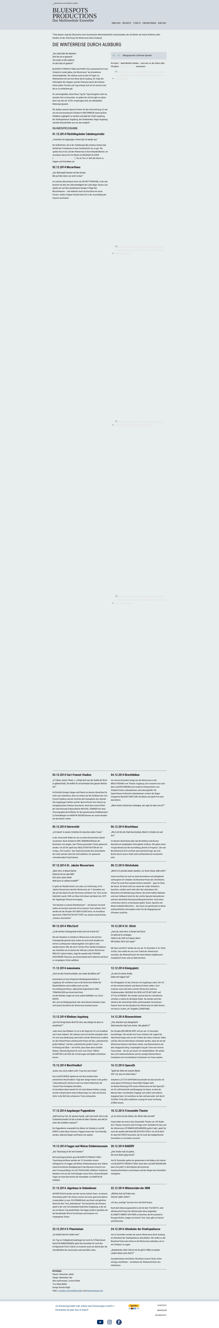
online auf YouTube (127, 66)
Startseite (162, 1305)
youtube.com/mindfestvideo (70, 1290)
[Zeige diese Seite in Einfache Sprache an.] (119, 56)
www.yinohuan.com (95, 1290)
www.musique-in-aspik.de (64, 158)
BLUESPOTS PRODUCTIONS (74, 13)
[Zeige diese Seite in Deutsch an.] (114, 56)
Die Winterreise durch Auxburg (86, 44)
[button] (141, 156)
